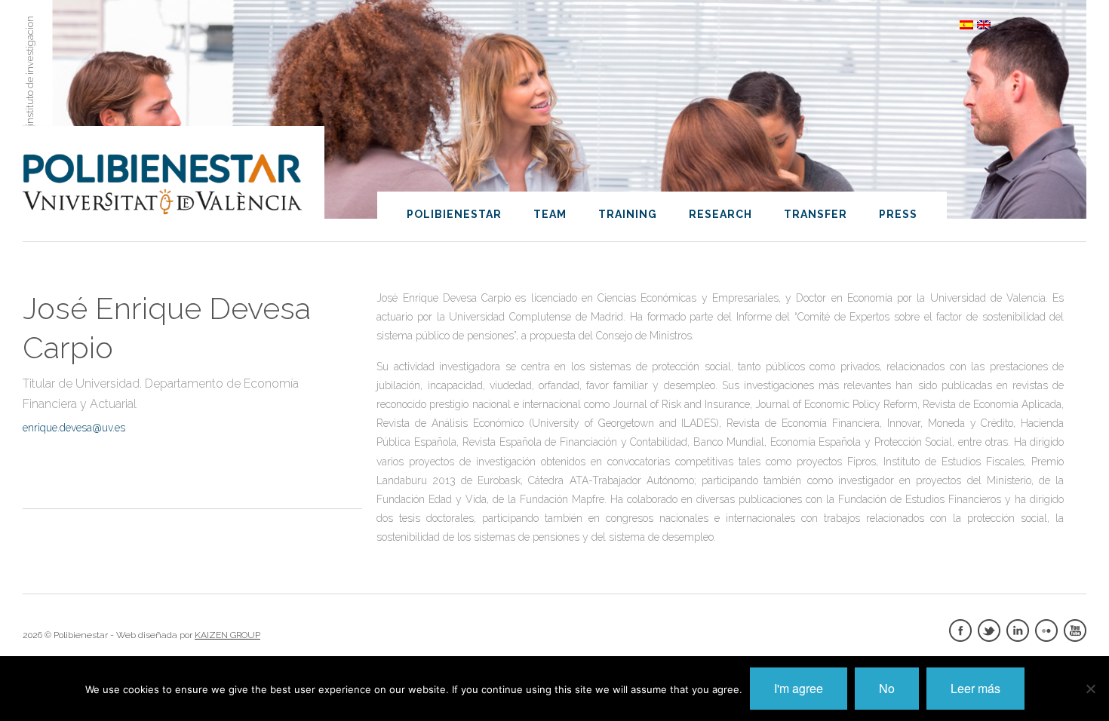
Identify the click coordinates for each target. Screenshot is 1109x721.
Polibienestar (454, 214)
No (887, 688)
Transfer (815, 214)
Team (550, 214)
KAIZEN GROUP (227, 635)
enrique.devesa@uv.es (74, 428)
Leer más (975, 688)
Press (898, 214)
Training (627, 214)
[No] (1090, 688)
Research (720, 214)
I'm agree (798, 688)
